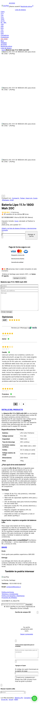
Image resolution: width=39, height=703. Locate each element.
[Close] (37, 612)
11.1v (2, 17)
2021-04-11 (5, 391)
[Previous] (2, 196)
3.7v (2, 13)
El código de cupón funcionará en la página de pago (26, 670)
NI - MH (4, 22)
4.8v (2, 26)
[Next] (4, 196)
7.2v (2, 30)
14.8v (2, 19)
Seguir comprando (26, 634)
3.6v (2, 24)
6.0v (2, 28)
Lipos (3, 11)
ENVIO (4, 547)
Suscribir (29, 604)
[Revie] (33, 328)
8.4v (2, 32)
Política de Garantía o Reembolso (13, 596)
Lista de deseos (20, 10)
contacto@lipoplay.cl (13, 587)
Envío (16, 221)
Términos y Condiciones (10, 594)
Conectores (5, 37)
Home (4, 50)
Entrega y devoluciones (28, 228)
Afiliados (4, 43)
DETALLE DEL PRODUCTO (12, 410)
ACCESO (12, 3)
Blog (2, 41)
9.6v (2, 33)
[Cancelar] (16, 641)
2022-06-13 (5, 349)
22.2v (3, 21)
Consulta (5, 230)
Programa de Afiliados (9, 597)
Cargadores (5, 35)
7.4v (2, 15)
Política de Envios (8, 592)
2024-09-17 (5, 335)
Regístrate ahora (26, 6)
